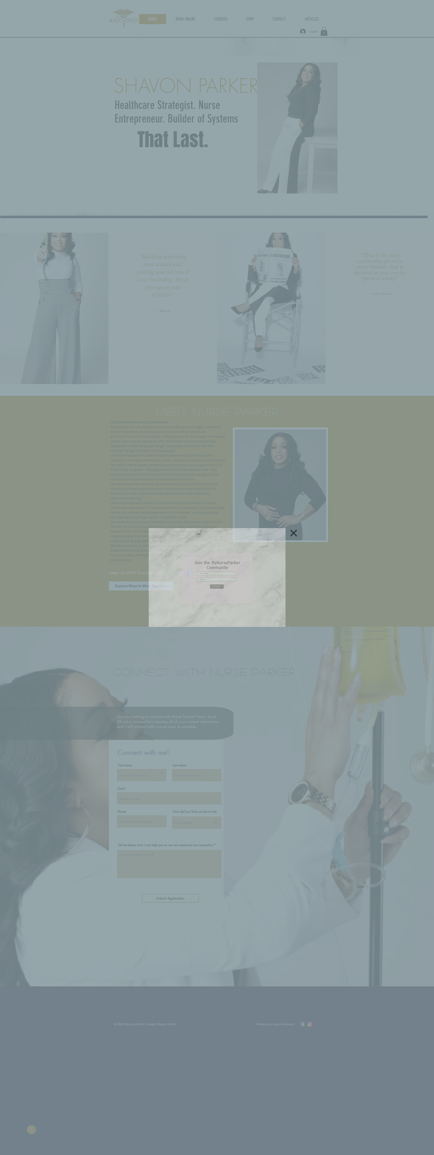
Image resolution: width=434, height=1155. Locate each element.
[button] (293, 533)
